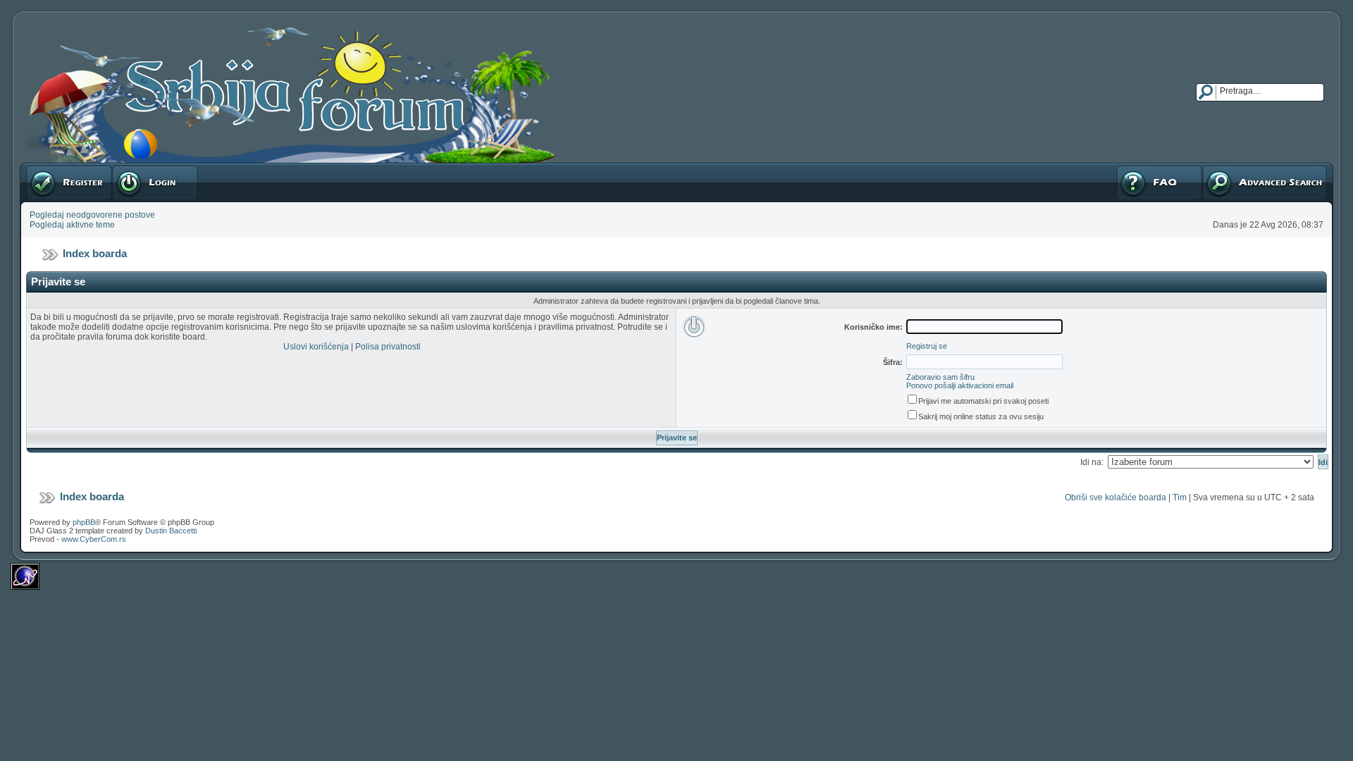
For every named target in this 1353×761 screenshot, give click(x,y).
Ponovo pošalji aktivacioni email (959, 385)
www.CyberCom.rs (93, 539)
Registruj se (49, 168)
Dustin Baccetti (171, 530)
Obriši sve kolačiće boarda (1115, 497)
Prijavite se (133, 168)
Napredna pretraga (1238, 168)
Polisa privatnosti (388, 347)
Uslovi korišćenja (316, 347)
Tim (1180, 497)
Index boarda (95, 253)
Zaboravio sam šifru (940, 377)
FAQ (1124, 168)
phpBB (84, 522)
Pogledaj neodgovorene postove (92, 215)
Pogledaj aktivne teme (72, 225)
